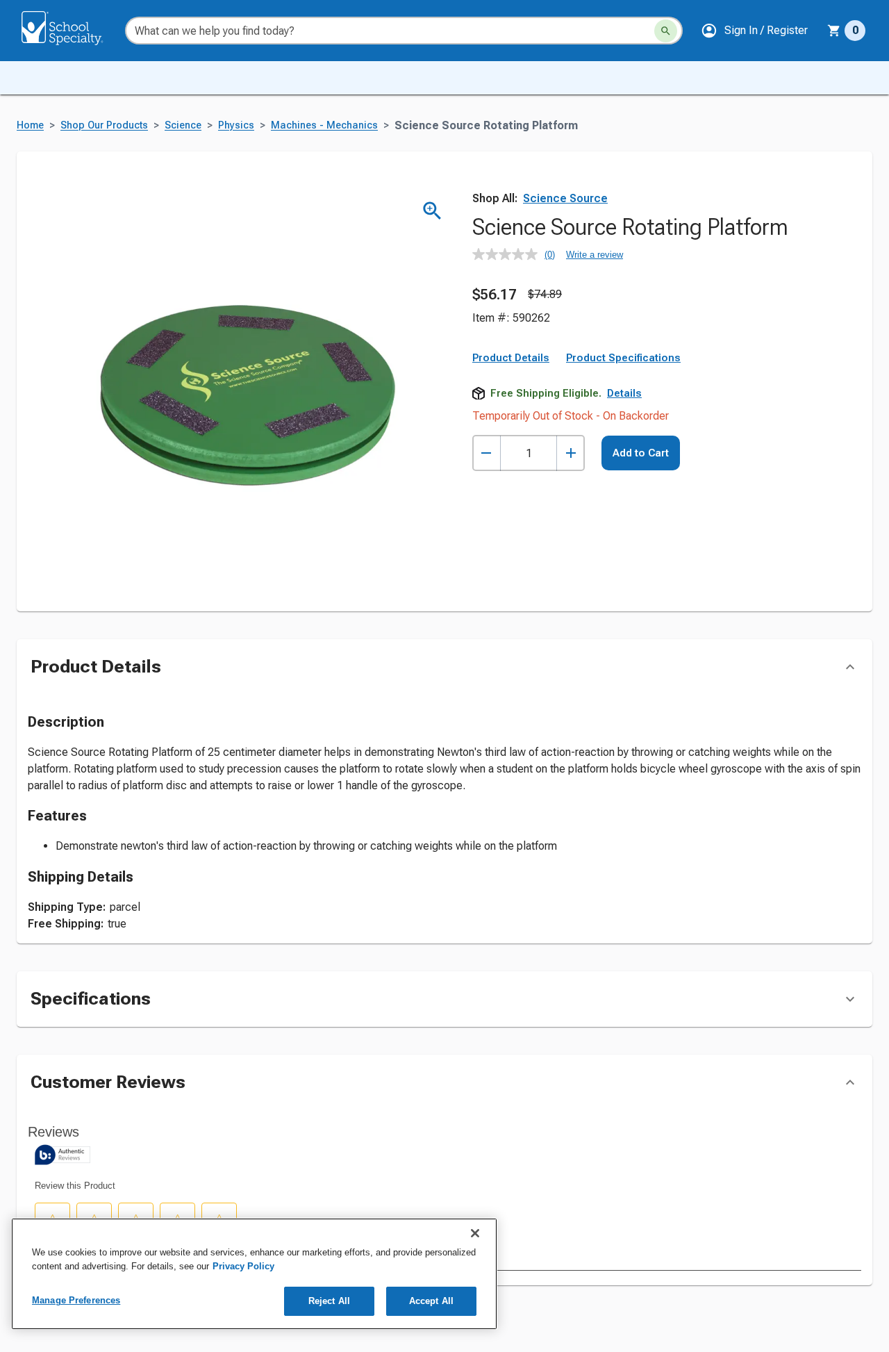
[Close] (475, 1233)
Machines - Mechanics (324, 125)
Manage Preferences (76, 1300)
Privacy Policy (243, 1266)
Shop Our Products (104, 125)
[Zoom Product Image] (432, 210)
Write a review (594, 254)
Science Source (565, 198)
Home (30, 125)
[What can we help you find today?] (665, 30)
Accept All (431, 1301)
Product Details (510, 358)
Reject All (329, 1301)
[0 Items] (834, 31)
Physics (236, 125)
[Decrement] (486, 453)
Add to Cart (641, 453)
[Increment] (570, 453)
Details (624, 393)
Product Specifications (623, 358)
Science (183, 125)
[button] (754, 30)
